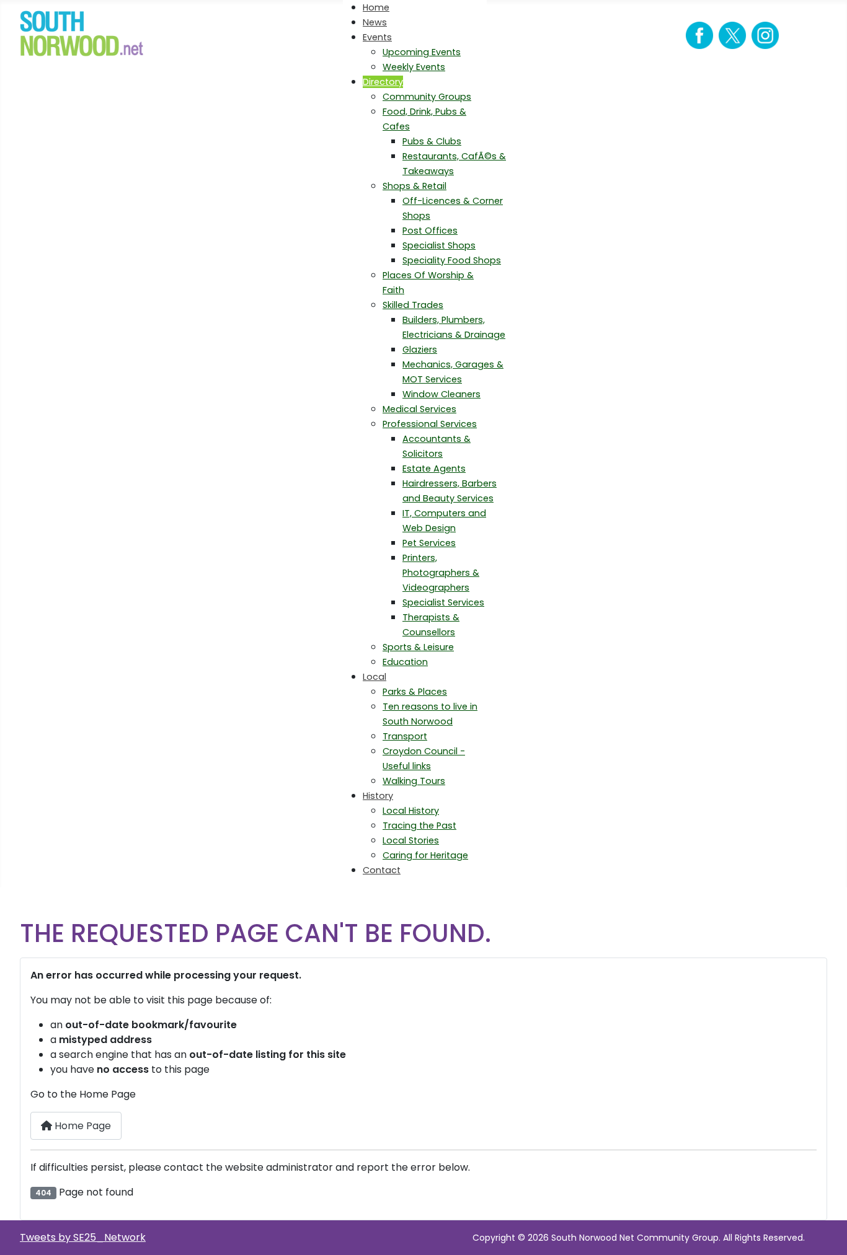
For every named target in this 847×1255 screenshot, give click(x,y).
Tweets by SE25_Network (83, 1237)
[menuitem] (376, 7)
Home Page (81, 1126)
